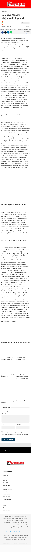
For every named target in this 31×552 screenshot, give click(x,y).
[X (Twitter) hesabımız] (10, 549)
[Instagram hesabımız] (15, 549)
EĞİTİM (4, 30)
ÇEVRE (4, 40)
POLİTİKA (4, 21)
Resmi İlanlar (6, 43)
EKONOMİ (4, 15)
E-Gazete (6, 46)
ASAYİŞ (4, 18)
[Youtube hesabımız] (19, 549)
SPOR (3, 24)
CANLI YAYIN (7, 48)
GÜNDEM (4, 12)
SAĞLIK (4, 27)
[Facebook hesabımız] (5, 549)
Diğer (3, 36)
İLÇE (3, 33)
